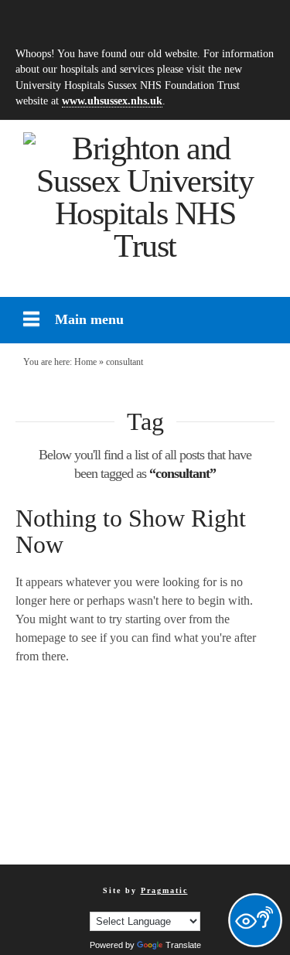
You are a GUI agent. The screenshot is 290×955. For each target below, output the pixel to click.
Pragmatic (164, 890)
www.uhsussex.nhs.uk (112, 100)
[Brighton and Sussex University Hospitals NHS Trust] (145, 197)
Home (85, 361)
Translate (183, 945)
